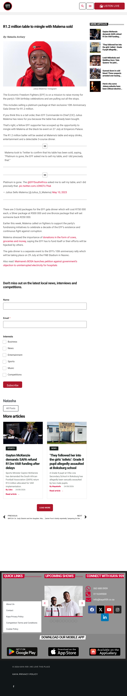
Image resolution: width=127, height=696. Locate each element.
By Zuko (9, 490)
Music (11, 368)
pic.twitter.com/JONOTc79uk (35, 185)
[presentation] (45, 603)
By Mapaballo (55, 486)
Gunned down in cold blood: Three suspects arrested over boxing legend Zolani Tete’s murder (112, 76)
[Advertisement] (32, 543)
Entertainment (15, 355)
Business (12, 341)
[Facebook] (92, 609)
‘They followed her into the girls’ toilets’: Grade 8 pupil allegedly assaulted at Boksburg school (112, 50)
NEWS (54, 448)
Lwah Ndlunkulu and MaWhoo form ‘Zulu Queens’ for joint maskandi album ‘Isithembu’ (111, 63)
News (11, 348)
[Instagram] (117, 609)
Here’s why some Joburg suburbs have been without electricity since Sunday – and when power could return (112, 90)
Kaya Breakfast (55, 607)
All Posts (10, 408)
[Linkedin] (105, 617)
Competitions (15, 374)
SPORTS (11, 448)
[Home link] (7, 6)
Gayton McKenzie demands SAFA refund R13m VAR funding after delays (112, 35)
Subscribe (12, 385)
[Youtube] (109, 609)
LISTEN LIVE (109, 6)
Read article (13, 494)
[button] (51, 621)
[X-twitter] (100, 609)
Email (7, 318)
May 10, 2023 (59, 192)
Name (6, 299)
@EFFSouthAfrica (37, 182)
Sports (11, 361)
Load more (44, 508)
